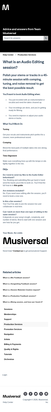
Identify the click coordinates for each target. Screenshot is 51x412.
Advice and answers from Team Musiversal (22, 31)
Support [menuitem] (7, 319)
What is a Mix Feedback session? (16, 278)
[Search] (46, 38)
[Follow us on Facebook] (30, 394)
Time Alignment (10, 156)
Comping (7, 143)
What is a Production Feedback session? (19, 296)
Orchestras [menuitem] (9, 359)
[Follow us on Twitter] (41, 394)
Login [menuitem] (4, 375)
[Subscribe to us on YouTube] (36, 394)
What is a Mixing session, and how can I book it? (23, 302)
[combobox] (23, 38)
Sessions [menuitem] (8, 309)
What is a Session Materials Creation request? (21, 290)
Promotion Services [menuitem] (13, 329)
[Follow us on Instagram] (25, 394)
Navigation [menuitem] (9, 334)
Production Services (27, 55)
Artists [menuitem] (7, 339)
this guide (18, 185)
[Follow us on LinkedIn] (46, 394)
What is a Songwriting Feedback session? (20, 284)
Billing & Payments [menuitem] (12, 344)
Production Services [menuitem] (13, 324)
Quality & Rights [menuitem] (11, 349)
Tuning (6, 129)
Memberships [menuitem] (10, 314)
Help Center (8, 55)
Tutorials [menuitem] (8, 354)
